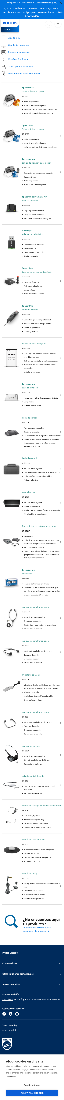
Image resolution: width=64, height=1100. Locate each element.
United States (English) (46, 2)
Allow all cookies (32, 1093)
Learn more (11, 1077)
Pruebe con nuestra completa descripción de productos (37, 929)
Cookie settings (32, 1085)
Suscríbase (7, 999)
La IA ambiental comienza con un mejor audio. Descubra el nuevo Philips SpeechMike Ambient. (32, 12)
